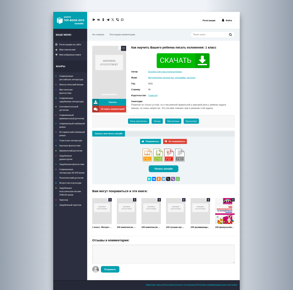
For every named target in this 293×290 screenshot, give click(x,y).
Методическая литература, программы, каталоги (171, 77)
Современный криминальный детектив (71, 117)
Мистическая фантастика (66, 91)
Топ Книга (70, 20)
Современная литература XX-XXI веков (71, 171)
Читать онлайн (163, 168)
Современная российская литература (71, 78)
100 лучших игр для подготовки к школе (175, 227)
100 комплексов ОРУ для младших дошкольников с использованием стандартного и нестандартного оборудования (126, 227)
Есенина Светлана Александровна (165, 72)
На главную (98, 34)
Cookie (233, 285)
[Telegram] (108, 20)
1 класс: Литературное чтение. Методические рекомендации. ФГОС (102, 227)
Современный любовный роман (72, 125)
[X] (113, 20)
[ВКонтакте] (98, 20)
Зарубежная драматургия (65, 157)
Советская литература (70, 140)
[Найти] (230, 35)
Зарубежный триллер (70, 205)
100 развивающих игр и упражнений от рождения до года (200, 227)
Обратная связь (154, 285)
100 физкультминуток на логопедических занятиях (225, 227)
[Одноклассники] (103, 20)
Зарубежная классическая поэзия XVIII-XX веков (70, 191)
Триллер (63, 200)
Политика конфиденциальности (213, 285)
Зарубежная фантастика (71, 164)
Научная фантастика (70, 145)
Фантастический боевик (71, 84)
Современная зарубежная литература (71, 100)
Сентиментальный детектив (68, 108)
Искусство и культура (70, 183)
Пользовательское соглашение (179, 285)
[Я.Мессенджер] (94, 20)
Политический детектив (71, 178)
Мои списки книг (67, 50)
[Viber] (117, 20)
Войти (229, 20)
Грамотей (153, 95)
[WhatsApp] (122, 20)
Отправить (110, 269)
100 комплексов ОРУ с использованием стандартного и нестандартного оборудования (151, 227)
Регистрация (209, 20)
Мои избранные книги (70, 55)
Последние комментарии (122, 34)
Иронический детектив (70, 151)
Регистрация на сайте (70, 44)
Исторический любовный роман (72, 134)
